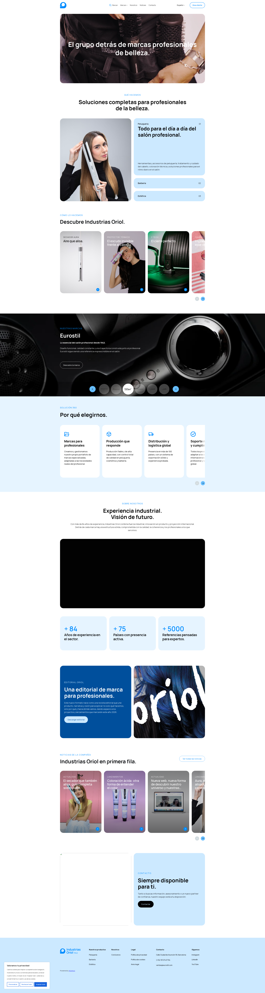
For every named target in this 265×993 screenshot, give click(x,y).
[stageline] (104, 389)
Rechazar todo (27, 984)
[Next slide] (203, 299)
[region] (27, 975)
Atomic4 (72, 971)
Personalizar (13, 984)
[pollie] (164, 389)
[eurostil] (128, 389)
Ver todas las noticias (192, 759)
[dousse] (116, 389)
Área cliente (197, 5)
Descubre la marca (71, 365)
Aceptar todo (40, 984)
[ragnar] (140, 389)
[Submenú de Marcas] (126, 5)
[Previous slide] (197, 299)
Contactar (145, 904)
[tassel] (152, 389)
